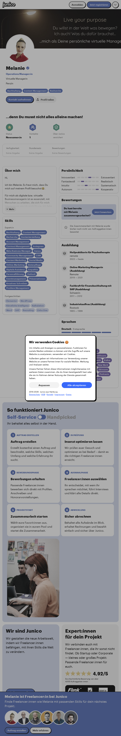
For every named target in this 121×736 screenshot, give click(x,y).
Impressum (59, 394)
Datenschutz (34, 394)
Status (68, 394)
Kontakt (50, 394)
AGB (43, 394)
